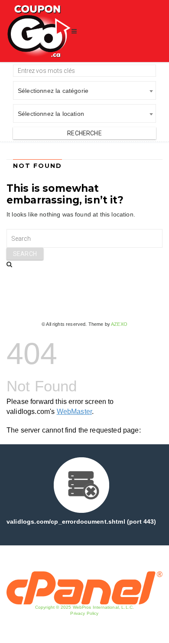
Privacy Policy (84, 613)
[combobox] (84, 90)
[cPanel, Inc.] (84, 587)
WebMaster (74, 411)
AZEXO (119, 324)
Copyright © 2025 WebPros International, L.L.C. (84, 607)
